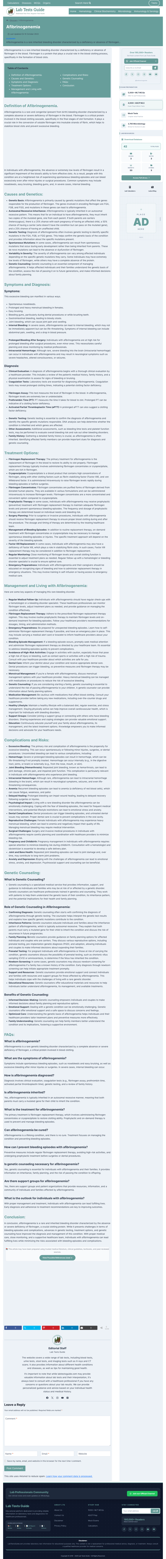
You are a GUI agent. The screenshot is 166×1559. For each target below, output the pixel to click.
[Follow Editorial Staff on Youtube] (62, 1398)
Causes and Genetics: (22, 78)
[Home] (7, 20)
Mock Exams (93, 1520)
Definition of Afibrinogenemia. (26, 75)
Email (45, 1453)
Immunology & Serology (146, 11)
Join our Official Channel (144, 1493)
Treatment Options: (21, 85)
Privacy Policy (60, 1526)
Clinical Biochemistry (105, 11)
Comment (11, 1418)
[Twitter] (132, 74)
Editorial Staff (57, 1348)
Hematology (85, 11)
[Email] (156, 74)
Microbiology (124, 11)
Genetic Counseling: (73, 78)
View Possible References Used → (57, 1258)
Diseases (26, 3)
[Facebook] (126, 74)
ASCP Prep (92, 1515)
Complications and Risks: (76, 75)
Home (73, 11)
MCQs (37, 3)
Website (82, 1453)
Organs (46, 3)
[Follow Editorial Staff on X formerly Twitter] (52, 1398)
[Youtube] (150, 74)
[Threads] (144, 74)
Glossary (11, 39)
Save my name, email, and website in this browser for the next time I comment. (44, 1461)
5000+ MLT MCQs (96, 1510)
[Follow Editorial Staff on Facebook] (47, 1398)
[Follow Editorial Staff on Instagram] (57, 1398)
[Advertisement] (57, 150)
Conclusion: (69, 85)
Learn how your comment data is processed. (69, 1476)
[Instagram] (138, 74)
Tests (154, 3)
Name (9, 1453)
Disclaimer (58, 1520)
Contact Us (59, 1515)
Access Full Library (140, 178)
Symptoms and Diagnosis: (24, 82)
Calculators (13, 3)
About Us (58, 1510)
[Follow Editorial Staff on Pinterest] (67, 1398)
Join (154, 1511)
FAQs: (65, 82)
